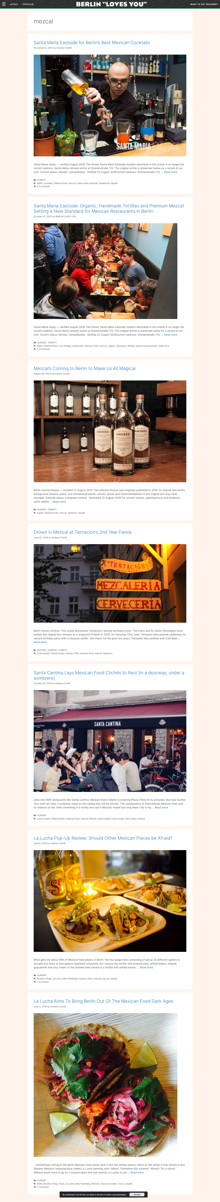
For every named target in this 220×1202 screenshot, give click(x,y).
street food (163, 346)
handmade (77, 346)
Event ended (43, 653)
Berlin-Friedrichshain (47, 346)
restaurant (121, 346)
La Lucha (57, 978)
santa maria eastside (87, 183)
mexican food (91, 346)
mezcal (72, 183)
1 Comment (43, 982)
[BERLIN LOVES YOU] (111, 3)
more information (119, 1194)
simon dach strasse (135, 818)
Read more (170, 172)
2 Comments (43, 349)
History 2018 (72, 653)
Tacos (121, 1183)
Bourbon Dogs (44, 978)
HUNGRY (41, 342)
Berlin (39, 183)
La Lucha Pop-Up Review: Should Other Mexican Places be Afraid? (103, 838)
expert (40, 513)
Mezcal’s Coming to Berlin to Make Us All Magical (85, 368)
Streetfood (104, 183)
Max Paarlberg (70, 978)
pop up (105, 978)
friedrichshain (60, 183)
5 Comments (43, 186)
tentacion (72, 513)
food (61, 1183)
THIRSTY (41, 180)
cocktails (48, 183)
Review (131, 346)
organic (111, 346)
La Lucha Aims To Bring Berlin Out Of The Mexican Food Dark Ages (103, 1001)
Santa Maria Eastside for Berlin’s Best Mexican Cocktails (92, 42)
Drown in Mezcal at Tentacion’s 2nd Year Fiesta (83, 532)
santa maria (118, 818)
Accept (137, 1194)
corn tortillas (65, 346)
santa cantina (104, 818)
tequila (114, 183)
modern (113, 1183)
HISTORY (41, 650)
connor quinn (43, 818)
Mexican (95, 1183)
